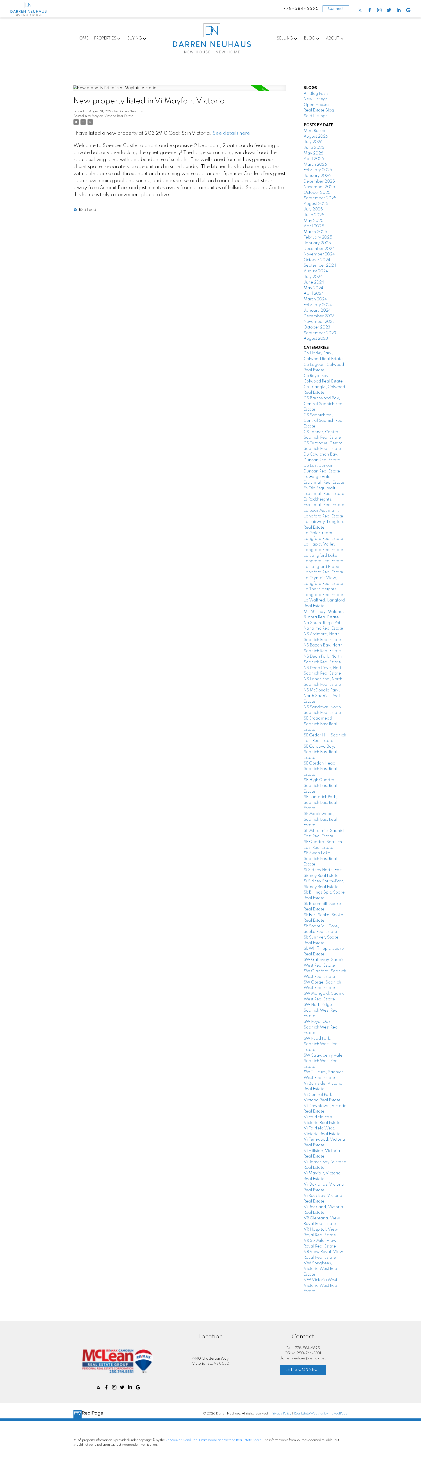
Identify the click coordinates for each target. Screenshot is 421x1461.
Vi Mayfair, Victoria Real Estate (110, 116)
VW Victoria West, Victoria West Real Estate (321, 1285)
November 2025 (319, 187)
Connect (336, 9)
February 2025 (318, 237)
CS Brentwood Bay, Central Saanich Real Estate (324, 403)
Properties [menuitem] (105, 38)
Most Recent (315, 131)
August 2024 (316, 271)
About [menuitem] (332, 38)
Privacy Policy (281, 1413)
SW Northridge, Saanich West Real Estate (321, 1010)
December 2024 (319, 249)
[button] (360, 10)
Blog (309, 38)
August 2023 (316, 339)
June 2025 (314, 215)
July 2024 (313, 277)
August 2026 (316, 136)
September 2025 (320, 198)
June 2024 (314, 282)
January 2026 (317, 176)
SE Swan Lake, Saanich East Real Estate (320, 858)
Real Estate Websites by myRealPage (321, 1413)
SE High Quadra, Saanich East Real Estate (320, 785)
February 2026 (318, 170)
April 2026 (314, 159)
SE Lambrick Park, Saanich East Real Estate (320, 802)
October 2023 (317, 327)
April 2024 (314, 294)
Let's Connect (303, 1370)
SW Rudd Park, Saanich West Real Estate (321, 1044)
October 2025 (317, 193)
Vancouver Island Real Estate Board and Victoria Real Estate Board (213, 1440)
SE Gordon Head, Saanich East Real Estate (320, 769)
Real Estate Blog (319, 110)
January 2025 (317, 243)
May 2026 (313, 153)
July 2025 (313, 209)
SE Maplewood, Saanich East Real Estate (320, 819)
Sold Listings (315, 116)
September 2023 (320, 333)
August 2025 (316, 204)
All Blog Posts (316, 94)
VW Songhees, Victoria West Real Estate (321, 1268)
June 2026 (314, 148)
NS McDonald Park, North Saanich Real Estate (322, 696)
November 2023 (319, 322)
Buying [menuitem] (134, 38)
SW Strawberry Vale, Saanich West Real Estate (324, 1061)
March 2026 (315, 165)
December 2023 (319, 316)
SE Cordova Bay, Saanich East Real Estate (320, 752)
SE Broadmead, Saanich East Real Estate (320, 724)
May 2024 (313, 288)
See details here (231, 133)
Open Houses (316, 105)
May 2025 (313, 221)
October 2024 (317, 260)
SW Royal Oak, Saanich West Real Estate (321, 1027)
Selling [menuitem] (285, 38)
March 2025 (315, 232)
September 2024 (320, 265)
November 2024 (319, 254)
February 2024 (318, 305)
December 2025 (319, 181)
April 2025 (314, 226)
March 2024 (315, 299)
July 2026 (313, 142)
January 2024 (317, 310)
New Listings (316, 99)
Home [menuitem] (82, 38)
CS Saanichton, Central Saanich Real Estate (324, 420)
